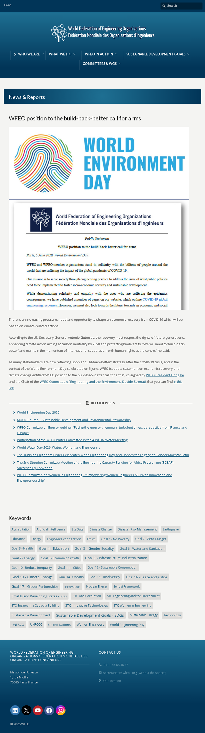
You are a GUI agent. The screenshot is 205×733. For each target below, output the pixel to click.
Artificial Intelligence (51, 529)
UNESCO (18, 624)
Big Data (78, 529)
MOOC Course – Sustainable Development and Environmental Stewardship (74, 420)
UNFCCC (36, 624)
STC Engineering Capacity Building (35, 605)
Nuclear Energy (97, 586)
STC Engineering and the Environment (133, 596)
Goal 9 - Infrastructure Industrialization (116, 558)
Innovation (72, 586)
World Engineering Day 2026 (38, 412)
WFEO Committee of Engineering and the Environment (80, 381)
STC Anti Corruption (87, 596)
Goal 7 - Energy (23, 558)
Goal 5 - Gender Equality (94, 548)
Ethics (91, 539)
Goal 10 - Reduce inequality (32, 567)
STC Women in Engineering (132, 605)
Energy (36, 539)
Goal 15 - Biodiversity (105, 577)
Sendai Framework (127, 586)
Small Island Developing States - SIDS (39, 596)
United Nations (59, 624)
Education (19, 539)
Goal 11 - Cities (70, 567)
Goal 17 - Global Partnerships (35, 586)
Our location (112, 681)
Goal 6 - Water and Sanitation (142, 548)
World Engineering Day (127, 624)
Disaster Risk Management (137, 529)
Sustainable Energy (144, 615)
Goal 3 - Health (22, 548)
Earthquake (171, 529)
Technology (172, 615)
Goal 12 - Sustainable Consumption (112, 567)
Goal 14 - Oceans (71, 577)
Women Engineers (90, 624)
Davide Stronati (134, 381)
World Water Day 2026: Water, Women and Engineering (58, 447)
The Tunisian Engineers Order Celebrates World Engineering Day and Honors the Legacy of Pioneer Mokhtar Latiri (103, 455)
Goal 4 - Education (54, 548)
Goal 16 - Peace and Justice (146, 577)
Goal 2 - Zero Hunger (150, 539)
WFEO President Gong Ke (165, 375)
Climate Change (101, 529)
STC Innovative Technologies (86, 605)
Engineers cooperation (64, 539)
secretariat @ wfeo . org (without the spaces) (134, 673)
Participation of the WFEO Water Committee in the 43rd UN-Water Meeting (72, 440)
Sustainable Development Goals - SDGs (90, 615)
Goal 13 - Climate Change (32, 577)
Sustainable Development (31, 615)
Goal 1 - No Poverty (115, 539)
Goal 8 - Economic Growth (60, 558)
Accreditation (21, 529)
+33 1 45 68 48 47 (115, 665)
